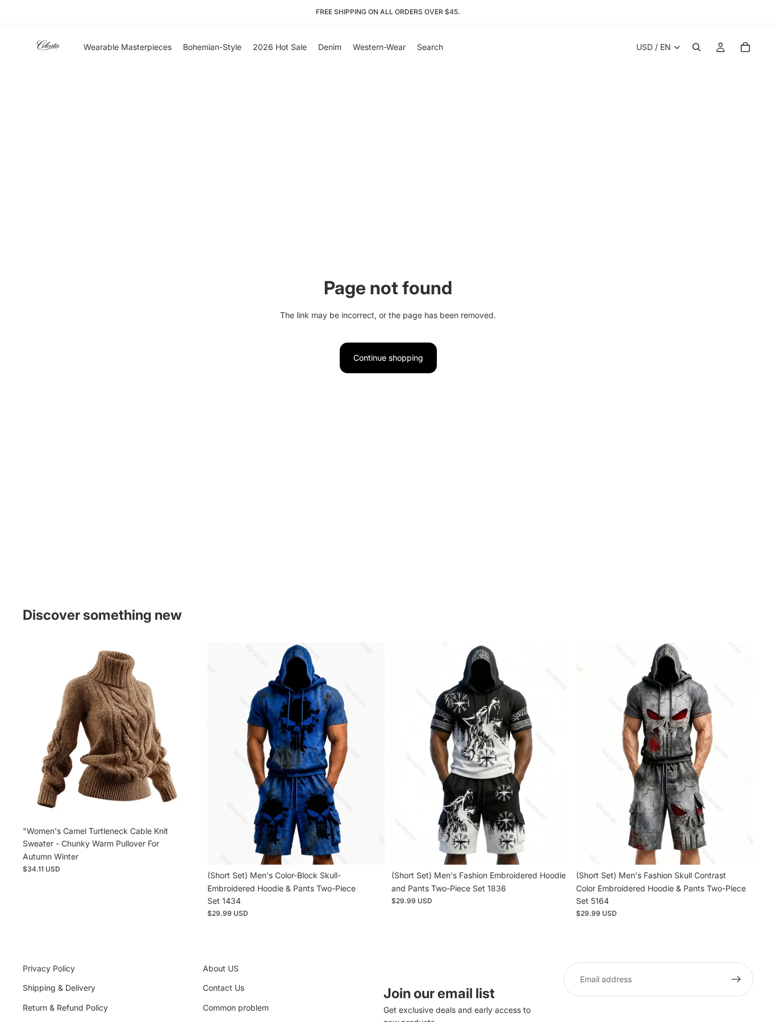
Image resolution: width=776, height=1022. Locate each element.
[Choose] (183, 802)
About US (221, 968)
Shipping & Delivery (59, 987)
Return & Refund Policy (65, 1007)
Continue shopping (388, 357)
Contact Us (223, 987)
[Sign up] (736, 979)
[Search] (696, 47)
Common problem (236, 1007)
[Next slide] (183, 731)
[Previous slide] (40, 731)
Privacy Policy (49, 968)
